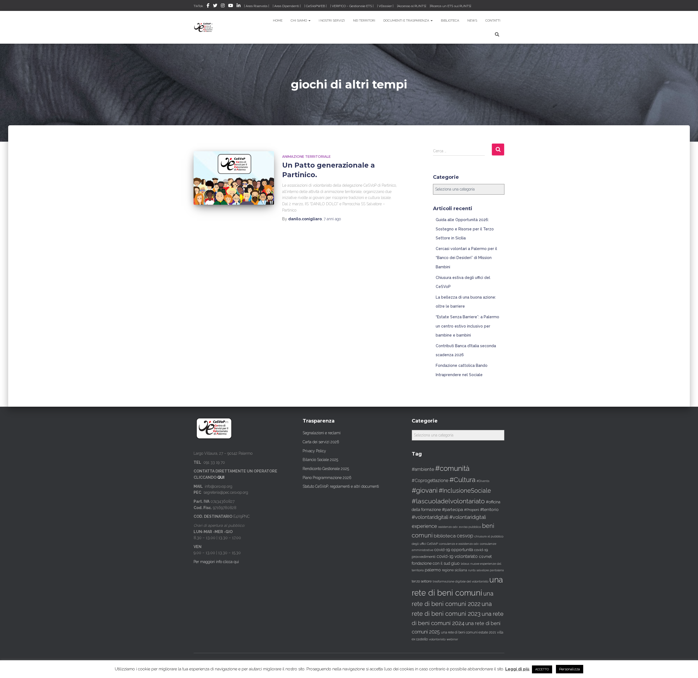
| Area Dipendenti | (287, 6)
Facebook (208, 6)
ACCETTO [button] (542, 669)
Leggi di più (517, 669)
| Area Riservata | (256, 6)
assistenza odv (448, 526)
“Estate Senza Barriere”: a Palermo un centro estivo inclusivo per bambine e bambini (467, 326)
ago (332, 219)
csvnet (485, 556)
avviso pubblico (470, 527)
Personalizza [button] (569, 669)
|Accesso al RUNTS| (411, 6)
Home (277, 20)
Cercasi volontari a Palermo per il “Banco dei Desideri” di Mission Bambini (466, 257)
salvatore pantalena (490, 570)
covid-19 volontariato (457, 556)
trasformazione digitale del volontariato (460, 581)
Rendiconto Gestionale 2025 (326, 468)
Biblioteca (450, 20)
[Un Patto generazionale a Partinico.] (234, 178)
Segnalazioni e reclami (322, 433)
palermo (433, 569)
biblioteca (445, 536)
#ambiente (423, 469)
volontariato (437, 639)
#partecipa (452, 509)
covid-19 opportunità (453, 549)
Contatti (492, 20)
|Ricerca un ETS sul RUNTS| (450, 6)
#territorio (489, 509)
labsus (465, 563)
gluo (455, 563)
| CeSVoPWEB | (315, 6)
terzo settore (422, 581)
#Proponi (471, 509)
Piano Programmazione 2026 (327, 477)
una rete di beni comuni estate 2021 (468, 632)
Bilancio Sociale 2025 (320, 459)
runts (472, 570)
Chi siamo (299, 20)
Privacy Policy (314, 451)
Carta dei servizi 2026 (321, 442)
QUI (220, 477)
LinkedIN (238, 6)
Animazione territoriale (306, 156)
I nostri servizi (332, 20)
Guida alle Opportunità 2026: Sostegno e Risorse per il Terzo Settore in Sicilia (465, 229)
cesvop (465, 536)
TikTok (198, 6)
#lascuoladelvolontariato (448, 501)
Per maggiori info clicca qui (216, 562)
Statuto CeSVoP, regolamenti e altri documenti (341, 486)
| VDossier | (385, 6)
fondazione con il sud (431, 563)
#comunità (452, 468)
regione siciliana (454, 570)
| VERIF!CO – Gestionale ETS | (352, 6)
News (472, 20)
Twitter (215, 6)
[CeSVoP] (203, 27)
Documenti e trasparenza (406, 20)
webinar (452, 639)
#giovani (425, 490)
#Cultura (462, 480)
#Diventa (483, 481)
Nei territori (364, 20)
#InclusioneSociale (465, 490)
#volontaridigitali (430, 517)
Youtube (230, 6)
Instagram (223, 6)
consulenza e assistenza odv (459, 544)
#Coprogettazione (430, 480)
